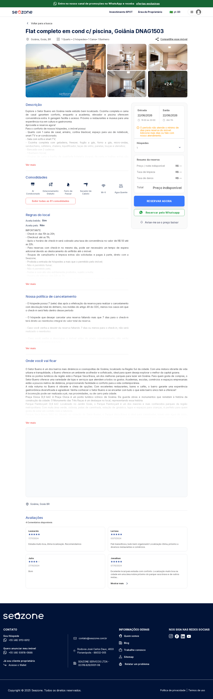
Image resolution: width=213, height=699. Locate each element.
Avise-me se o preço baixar (161, 222)
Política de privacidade (173, 690)
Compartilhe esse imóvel (173, 39)
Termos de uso (196, 690)
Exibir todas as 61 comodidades (50, 201)
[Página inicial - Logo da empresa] (22, 12)
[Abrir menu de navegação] (195, 11)
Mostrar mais (117, 583)
